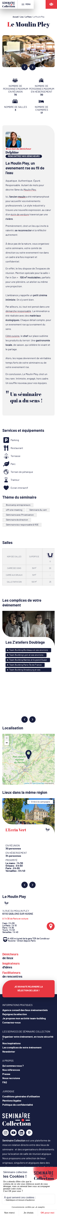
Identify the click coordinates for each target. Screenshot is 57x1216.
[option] (28, 51)
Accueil (16, 17)
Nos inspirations (11, 1043)
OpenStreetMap (38, 783)
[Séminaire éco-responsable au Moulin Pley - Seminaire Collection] (16, 1125)
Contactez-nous (11, 1022)
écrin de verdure (20, 214)
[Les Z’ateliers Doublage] (28, 628)
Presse (6, 1074)
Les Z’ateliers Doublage (25, 642)
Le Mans (28, 17)
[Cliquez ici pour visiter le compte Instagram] (5, 1134)
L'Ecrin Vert (16, 829)
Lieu (21, 17)
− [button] (7, 743)
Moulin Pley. (30, 189)
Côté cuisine (12, 336)
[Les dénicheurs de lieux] (51, 4)
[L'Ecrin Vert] (28, 816)
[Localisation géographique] (51, 926)
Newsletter (8, 1051)
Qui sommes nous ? (13, 1066)
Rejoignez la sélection (14, 1014)
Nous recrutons (11, 1078)
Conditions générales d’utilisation (21, 1096)
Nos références (11, 1070)
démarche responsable (18, 311)
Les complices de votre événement (21, 1047)
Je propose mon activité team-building (24, 1018)
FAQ (4, 1082)
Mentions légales (11, 1100)
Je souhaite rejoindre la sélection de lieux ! (28, 989)
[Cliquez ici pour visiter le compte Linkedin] (21, 1134)
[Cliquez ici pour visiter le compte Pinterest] (29, 1132)
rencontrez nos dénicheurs (24, 156)
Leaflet (26, 783)
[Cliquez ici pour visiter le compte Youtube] (13, 1134)
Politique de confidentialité (17, 1105)
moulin (22, 196)
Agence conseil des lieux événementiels (25, 1010)
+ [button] (7, 738)
